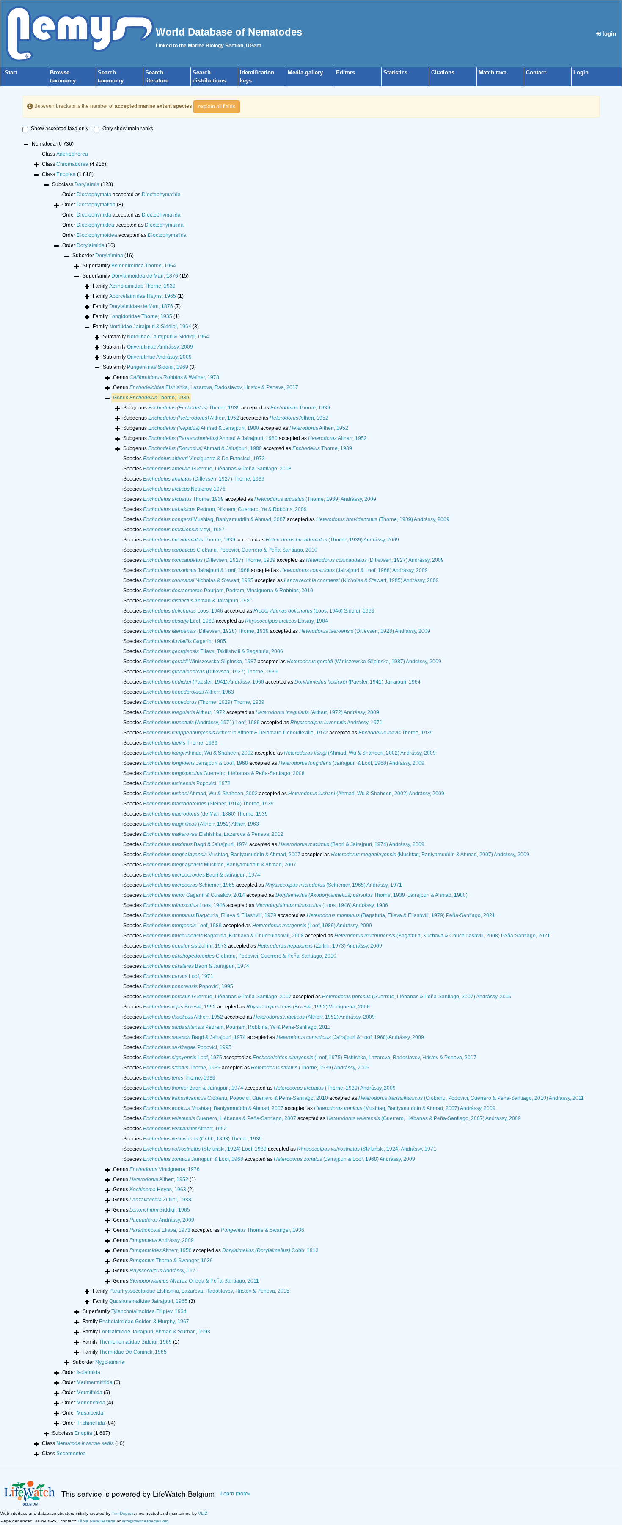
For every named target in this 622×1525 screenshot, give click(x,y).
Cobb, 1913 (270, 1250)
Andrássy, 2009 (161, 1220)
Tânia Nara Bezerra (96, 1521)
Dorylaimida (91, 245)
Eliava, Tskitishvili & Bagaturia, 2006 (213, 651)
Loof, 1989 (179, 621)
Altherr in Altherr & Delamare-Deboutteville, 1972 (235, 733)
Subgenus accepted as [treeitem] (226, 408)
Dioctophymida (94, 215)
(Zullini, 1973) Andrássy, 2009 (319, 946)
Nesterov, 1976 (184, 489)
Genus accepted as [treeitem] (208, 1230)
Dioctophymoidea (97, 235)
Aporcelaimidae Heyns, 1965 (142, 296)
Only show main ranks (127, 129)
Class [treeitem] (65, 154)
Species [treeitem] (194, 459)
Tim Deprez (123, 1513)
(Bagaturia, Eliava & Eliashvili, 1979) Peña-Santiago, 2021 (401, 915)
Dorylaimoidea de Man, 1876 (144, 276)
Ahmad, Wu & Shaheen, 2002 (198, 753)
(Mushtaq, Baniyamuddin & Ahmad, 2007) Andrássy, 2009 (430, 854)
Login (581, 72)
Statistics (395, 72)
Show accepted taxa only (59, 129)
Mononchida (91, 1403)
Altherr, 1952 (193, 418)
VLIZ (202, 1513)
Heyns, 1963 (157, 1190)
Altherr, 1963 (188, 692)
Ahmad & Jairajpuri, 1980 (203, 428)
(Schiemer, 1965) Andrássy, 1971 (333, 885)
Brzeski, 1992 (179, 1007)
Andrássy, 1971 (336, 722)
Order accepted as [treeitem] (121, 195)
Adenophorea (72, 154)
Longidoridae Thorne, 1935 (140, 316)
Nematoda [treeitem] (53, 144)
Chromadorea (72, 164)
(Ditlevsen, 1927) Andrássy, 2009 (375, 560)
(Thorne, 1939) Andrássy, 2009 (315, 499)
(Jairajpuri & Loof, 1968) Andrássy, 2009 (354, 570)
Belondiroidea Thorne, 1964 (143, 266)
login (608, 33)
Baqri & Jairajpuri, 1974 (195, 844)
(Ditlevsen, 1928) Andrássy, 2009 (364, 631)
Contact (536, 72)
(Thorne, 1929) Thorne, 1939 (203, 702)
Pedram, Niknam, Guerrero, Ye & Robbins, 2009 (225, 509)
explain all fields (216, 107)
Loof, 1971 (178, 976)
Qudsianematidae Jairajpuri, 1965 (148, 1301)
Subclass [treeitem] (82, 184)
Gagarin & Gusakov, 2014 (194, 895)
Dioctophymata (94, 195)
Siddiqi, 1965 (159, 1210)
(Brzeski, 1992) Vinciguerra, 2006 (308, 1007)
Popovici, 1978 (187, 783)
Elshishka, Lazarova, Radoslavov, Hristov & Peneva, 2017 (213, 387)
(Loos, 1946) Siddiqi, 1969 (313, 611)
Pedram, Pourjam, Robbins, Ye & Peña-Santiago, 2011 (236, 1027)
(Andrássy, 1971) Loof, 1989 (201, 722)
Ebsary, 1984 (286, 621)
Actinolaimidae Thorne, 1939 (142, 286)
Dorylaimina (109, 255)
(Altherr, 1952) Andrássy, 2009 (314, 1017)
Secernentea (71, 1453)
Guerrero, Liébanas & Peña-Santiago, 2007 (217, 997)
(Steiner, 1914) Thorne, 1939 (208, 804)
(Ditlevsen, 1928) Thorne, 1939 (206, 631)
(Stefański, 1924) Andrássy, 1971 (366, 1149)
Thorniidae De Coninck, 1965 (133, 1352)
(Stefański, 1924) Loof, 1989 (205, 1149)
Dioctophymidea (95, 225)
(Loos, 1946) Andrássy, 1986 (322, 905)
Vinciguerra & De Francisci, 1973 (204, 459)
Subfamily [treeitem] (156, 337)
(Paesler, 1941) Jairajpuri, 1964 (357, 682)
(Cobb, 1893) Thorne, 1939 (202, 1139)
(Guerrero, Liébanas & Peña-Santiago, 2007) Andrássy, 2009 (417, 997)
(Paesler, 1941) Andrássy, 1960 (203, 682)
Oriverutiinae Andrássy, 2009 (160, 347)
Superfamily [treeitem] (129, 266)
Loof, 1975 (182, 1058)
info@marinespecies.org (145, 1521)
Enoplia (83, 1433)
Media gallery (305, 72)
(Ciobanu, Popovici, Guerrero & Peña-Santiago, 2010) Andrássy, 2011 (471, 1098)
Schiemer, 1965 (189, 885)
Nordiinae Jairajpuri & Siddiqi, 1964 (168, 337)
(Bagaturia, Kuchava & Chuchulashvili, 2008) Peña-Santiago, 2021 (442, 936)
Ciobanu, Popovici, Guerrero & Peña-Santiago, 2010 (230, 550)
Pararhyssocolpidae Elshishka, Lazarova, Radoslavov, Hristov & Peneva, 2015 (199, 1291)
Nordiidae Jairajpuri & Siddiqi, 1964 (150, 327)
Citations (442, 72)
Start (11, 72)
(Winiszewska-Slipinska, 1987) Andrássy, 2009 (364, 662)
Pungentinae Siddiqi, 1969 (157, 367)
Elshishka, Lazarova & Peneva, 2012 (213, 834)
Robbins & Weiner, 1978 (174, 377)
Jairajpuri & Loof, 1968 (196, 570)
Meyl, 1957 (184, 530)
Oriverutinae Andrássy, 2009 (159, 357)
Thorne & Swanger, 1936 (262, 1230)
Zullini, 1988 (160, 1200)
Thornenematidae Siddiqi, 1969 (135, 1342)
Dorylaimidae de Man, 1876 (141, 306)
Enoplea (66, 174)
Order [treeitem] (92, 205)
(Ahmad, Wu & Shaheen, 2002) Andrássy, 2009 (360, 753)
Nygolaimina (109, 1362)
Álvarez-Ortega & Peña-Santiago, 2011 (194, 1281)
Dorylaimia (86, 184)
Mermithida (89, 1393)
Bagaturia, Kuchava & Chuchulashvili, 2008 (223, 936)
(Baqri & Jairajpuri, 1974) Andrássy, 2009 (351, 844)
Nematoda (85, 1443)
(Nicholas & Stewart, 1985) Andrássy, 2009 (361, 580)
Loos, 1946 (183, 611)
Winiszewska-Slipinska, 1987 (199, 662)
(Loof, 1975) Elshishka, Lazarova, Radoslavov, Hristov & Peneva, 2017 (364, 1058)
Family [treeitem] (134, 286)
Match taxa (492, 72)
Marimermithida (95, 1382)
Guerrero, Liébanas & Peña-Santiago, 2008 (217, 469)
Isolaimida (88, 1372)
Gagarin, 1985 (184, 641)
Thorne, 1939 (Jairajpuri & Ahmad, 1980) (371, 895)
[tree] (311, 799)
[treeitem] (151, 397)
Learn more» (235, 1493)
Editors (345, 72)
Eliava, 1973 (159, 1230)
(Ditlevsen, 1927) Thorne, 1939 (203, 479)
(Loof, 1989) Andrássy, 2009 (312, 926)
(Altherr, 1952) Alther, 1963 (201, 824)
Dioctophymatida (161, 195)
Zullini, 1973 (185, 946)
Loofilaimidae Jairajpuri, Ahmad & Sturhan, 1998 (154, 1332)
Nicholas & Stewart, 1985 (198, 580)
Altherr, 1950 (160, 1250)
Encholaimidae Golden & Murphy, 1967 (144, 1321)
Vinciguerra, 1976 (164, 1169)
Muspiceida (90, 1413)
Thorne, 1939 (159, 398)
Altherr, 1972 (184, 712)
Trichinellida (91, 1423)
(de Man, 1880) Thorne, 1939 (205, 814)
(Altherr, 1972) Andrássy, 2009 (317, 712)
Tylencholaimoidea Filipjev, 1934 (149, 1311)
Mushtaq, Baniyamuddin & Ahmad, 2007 (214, 519)
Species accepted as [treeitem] (249, 499)
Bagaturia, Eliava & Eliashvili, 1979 (209, 915)
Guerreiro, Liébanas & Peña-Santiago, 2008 (224, 773)
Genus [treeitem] (166, 377)
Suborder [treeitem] (103, 255)
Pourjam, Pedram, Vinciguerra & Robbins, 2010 (228, 591)
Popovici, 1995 (188, 986)
